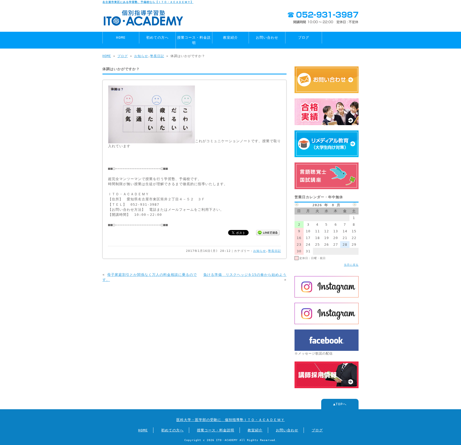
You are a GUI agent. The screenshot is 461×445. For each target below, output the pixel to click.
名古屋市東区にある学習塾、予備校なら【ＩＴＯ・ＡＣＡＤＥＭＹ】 (147, 1)
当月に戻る (351, 264)
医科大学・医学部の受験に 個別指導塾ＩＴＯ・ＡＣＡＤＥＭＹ (230, 420)
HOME (121, 37)
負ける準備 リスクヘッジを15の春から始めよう (245, 275)
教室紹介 (230, 37)
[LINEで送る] (268, 232)
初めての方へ (157, 37)
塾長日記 (157, 56)
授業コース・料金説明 (194, 40)
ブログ (303, 37)
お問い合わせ (267, 37)
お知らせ (141, 56)
